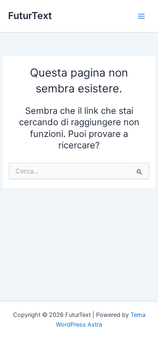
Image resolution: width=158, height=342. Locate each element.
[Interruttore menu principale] (141, 16)
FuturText (30, 15)
